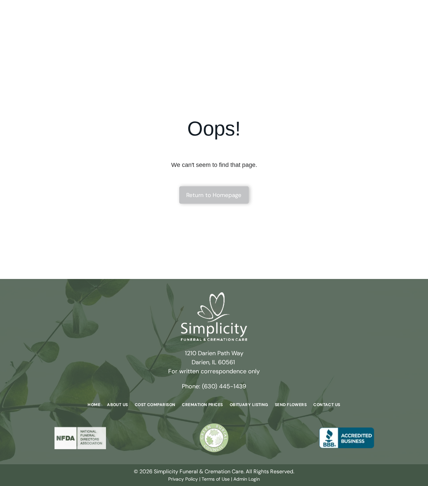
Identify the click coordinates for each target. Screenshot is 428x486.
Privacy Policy (183, 479)
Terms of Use (216, 479)
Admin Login (246, 479)
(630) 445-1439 (224, 386)
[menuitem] (94, 404)
